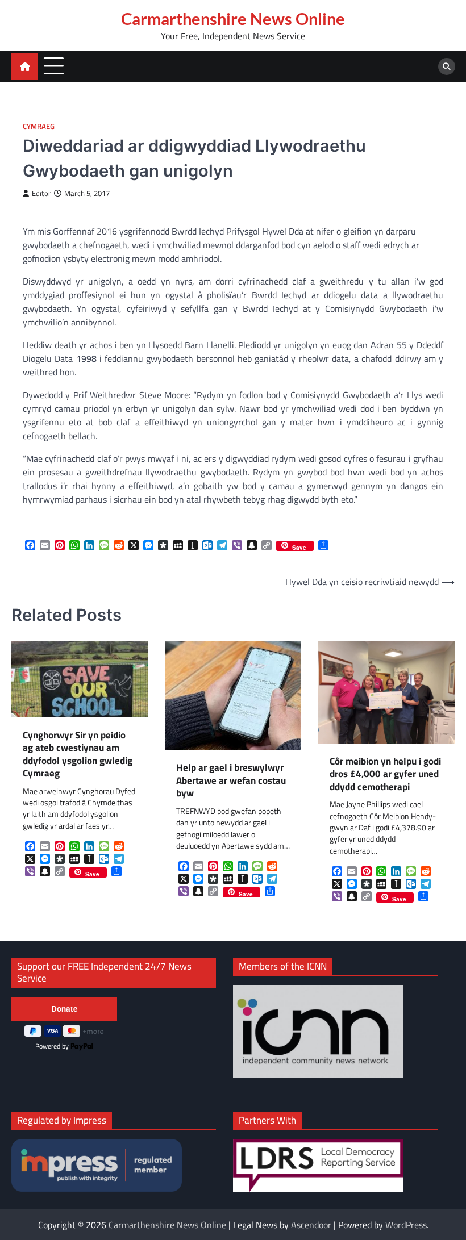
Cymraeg (39, 126)
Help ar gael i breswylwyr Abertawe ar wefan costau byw (231, 780)
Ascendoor (311, 1224)
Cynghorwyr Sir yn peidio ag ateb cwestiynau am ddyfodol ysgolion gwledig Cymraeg (77, 754)
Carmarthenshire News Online (233, 18)
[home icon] (24, 66)
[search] (446, 66)
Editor (41, 193)
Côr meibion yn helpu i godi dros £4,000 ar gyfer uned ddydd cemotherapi (385, 774)
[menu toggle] (54, 66)
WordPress (406, 1224)
